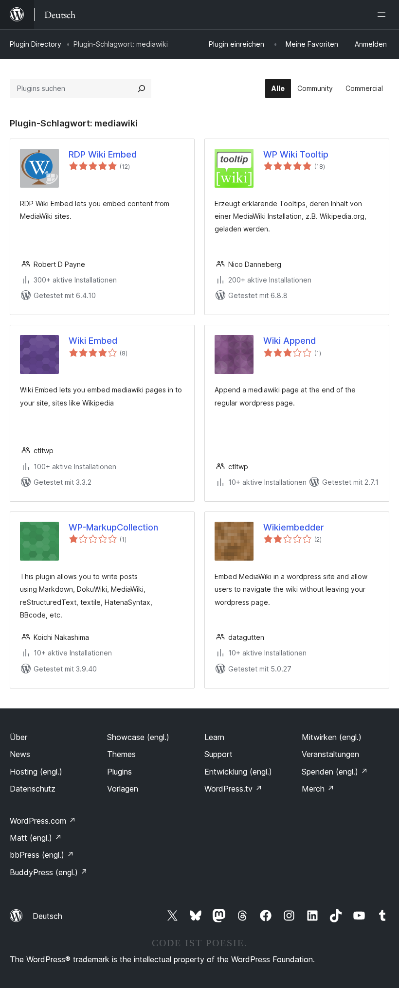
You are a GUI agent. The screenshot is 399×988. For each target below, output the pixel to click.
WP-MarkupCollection (113, 527)
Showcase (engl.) (138, 737)
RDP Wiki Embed (103, 154)
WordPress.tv (233, 789)
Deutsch (47, 916)
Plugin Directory (35, 44)
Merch (318, 789)
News (20, 754)
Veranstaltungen (330, 754)
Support (218, 754)
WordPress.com (43, 821)
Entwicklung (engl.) (238, 771)
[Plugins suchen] (141, 88)
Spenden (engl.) (335, 771)
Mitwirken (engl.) (332, 737)
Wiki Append (289, 340)
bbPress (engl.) (42, 855)
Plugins (119, 771)
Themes (121, 754)
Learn (214, 737)
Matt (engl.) (36, 838)
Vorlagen (122, 789)
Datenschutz (32, 789)
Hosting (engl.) (36, 771)
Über (18, 737)
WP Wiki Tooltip (295, 154)
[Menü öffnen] (383, 14)
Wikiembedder (293, 527)
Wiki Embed (93, 340)
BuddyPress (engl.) (49, 872)
